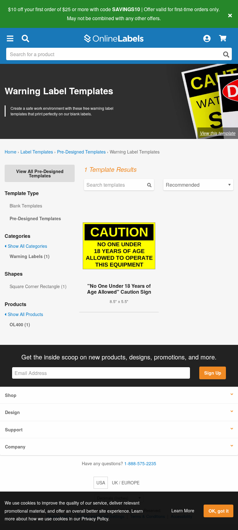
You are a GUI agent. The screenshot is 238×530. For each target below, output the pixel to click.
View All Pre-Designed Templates (40, 173)
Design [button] (12, 412)
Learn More (182, 510)
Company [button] (15, 446)
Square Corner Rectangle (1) (38, 286)
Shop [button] (10, 395)
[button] (9, 38)
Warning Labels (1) (30, 256)
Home (10, 152)
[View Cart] (222, 38)
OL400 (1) (20, 324)
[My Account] (206, 38)
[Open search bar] (25, 38)
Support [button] (14, 429)
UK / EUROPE (125, 482)
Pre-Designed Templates (81, 152)
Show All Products (25, 314)
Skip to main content (22, 14)
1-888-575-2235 (140, 463)
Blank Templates (26, 206)
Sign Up (212, 373)
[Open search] (226, 54)
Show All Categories (27, 246)
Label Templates (36, 152)
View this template (218, 133)
